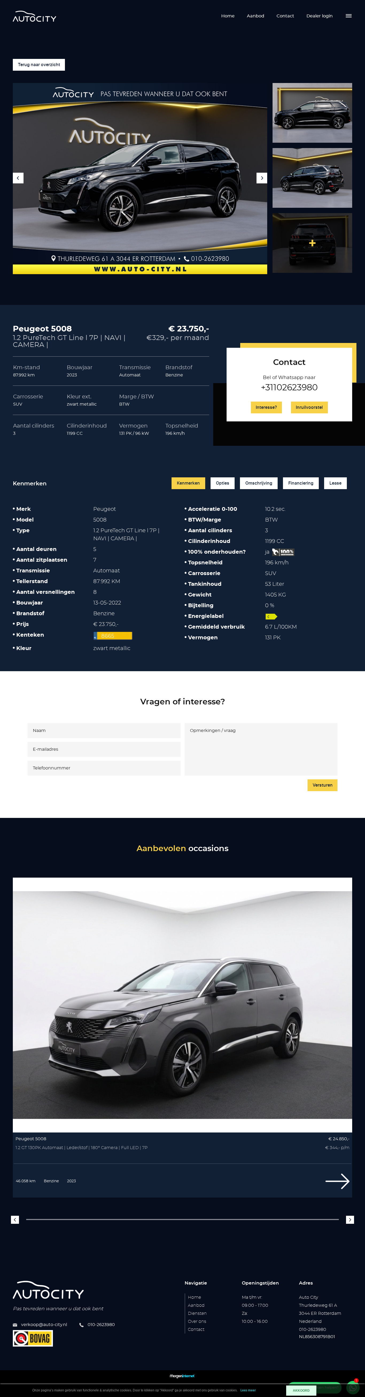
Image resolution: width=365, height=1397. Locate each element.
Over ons (197, 1321)
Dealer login (319, 16)
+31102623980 (289, 387)
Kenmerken (188, 483)
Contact (285, 16)
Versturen (323, 785)
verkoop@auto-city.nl (44, 1325)
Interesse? (266, 407)
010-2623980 (101, 1325)
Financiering (300, 483)
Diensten (197, 1313)
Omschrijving (258, 483)
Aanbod (255, 16)
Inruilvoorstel (309, 407)
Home (228, 16)
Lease (335, 483)
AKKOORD (301, 1390)
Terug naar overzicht (39, 65)
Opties (222, 483)
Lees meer (248, 1390)
